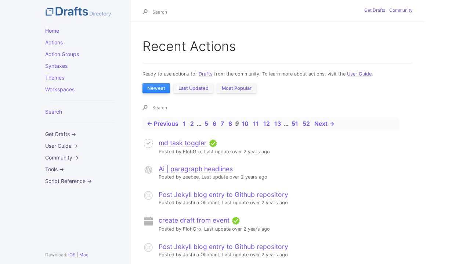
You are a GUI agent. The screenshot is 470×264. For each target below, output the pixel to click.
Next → (324, 123)
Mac (83, 254)
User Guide (359, 74)
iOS (72, 254)
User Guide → (61, 146)
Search (53, 112)
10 (245, 123)
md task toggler (183, 143)
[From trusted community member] (213, 143)
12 (266, 123)
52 (306, 123)
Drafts (206, 74)
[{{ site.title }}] (81, 11)
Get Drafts (374, 10)
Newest (156, 88)
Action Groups (62, 54)
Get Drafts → (60, 134)
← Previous (162, 123)
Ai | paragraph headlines (196, 169)
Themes (54, 77)
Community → (62, 157)
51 (295, 123)
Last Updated (193, 88)
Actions (54, 42)
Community (401, 10)
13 (277, 123)
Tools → (54, 169)
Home (52, 30)
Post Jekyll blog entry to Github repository (223, 194)
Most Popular (237, 88)
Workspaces (60, 89)
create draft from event (194, 220)
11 (256, 123)
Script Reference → (68, 181)
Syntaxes (56, 66)
